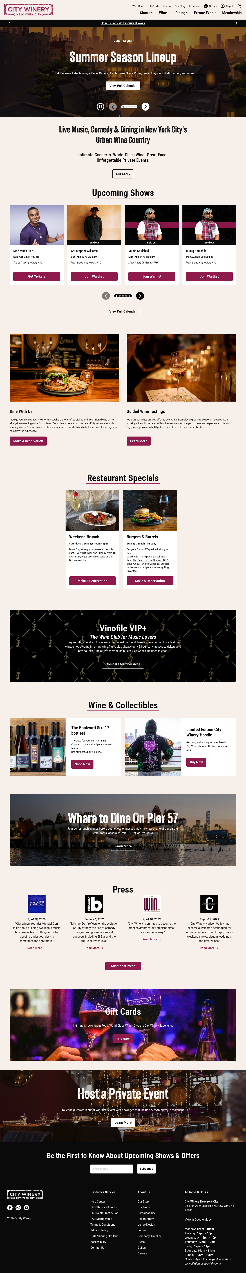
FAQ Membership (101, 1219)
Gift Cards (153, 6)
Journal (167, 6)
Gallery (142, 1247)
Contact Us (97, 1247)
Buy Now (196, 762)
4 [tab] (132, 107)
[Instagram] (18, 1207)
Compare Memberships (123, 664)
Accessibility (98, 1242)
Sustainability (146, 1213)
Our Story (180, 6)
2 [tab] (126, 107)
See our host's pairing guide (86, 751)
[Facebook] (10, 1207)
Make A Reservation (28, 441)
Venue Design (146, 1224)
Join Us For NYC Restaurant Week (123, 23)
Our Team (144, 1207)
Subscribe (146, 1168)
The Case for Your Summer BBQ (150, 560)
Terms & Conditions (102, 1224)
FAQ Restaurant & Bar (104, 1213)
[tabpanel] (123, 72)
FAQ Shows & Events (103, 1207)
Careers (142, 1253)
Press (141, 1242)
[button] (146, 13)
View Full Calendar (123, 86)
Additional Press (123, 966)
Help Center (97, 1201)
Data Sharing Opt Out (104, 1236)
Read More (34, 948)
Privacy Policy (99, 1230)
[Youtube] (26, 1207)
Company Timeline (150, 1236)
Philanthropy (146, 1219)
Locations (194, 6)
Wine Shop (138, 6)
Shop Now (82, 764)
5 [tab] (135, 107)
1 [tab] (123, 107)
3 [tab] (129, 107)
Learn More (138, 441)
